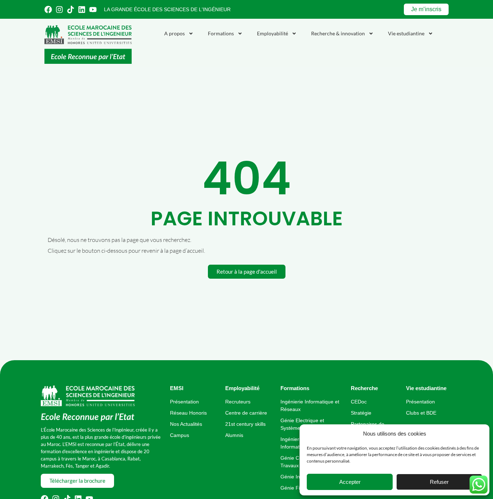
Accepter (350, 482)
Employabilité (272, 33)
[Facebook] (48, 9)
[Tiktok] (70, 9)
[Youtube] (93, 9)
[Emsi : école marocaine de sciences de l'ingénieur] (88, 44)
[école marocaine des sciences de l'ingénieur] (88, 403)
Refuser (439, 482)
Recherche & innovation (338, 33)
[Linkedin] (82, 9)
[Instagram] (59, 9)
